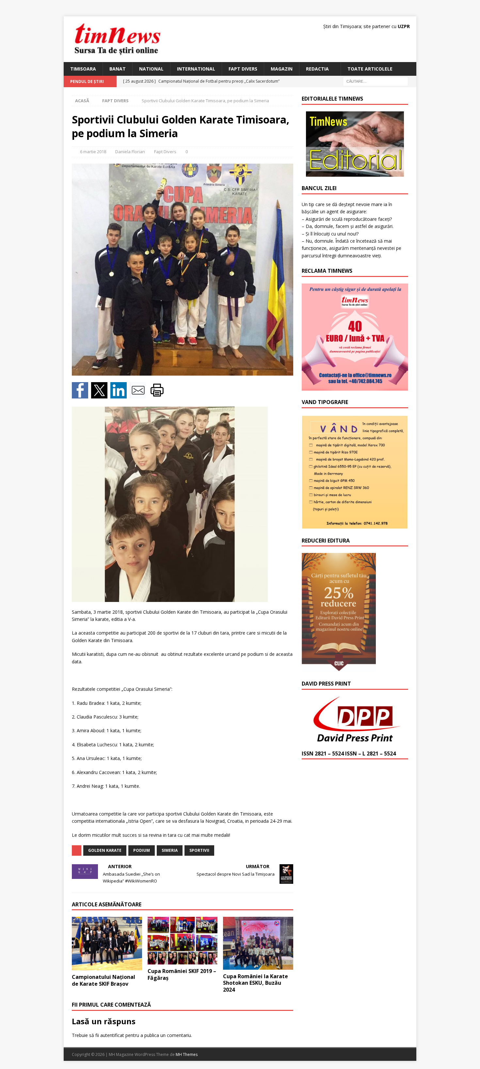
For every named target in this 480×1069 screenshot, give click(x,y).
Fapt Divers (243, 69)
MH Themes (187, 1054)
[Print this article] (158, 394)
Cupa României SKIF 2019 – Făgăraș (182, 974)
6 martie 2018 (93, 151)
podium (141, 850)
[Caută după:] (375, 81)
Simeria (170, 850)
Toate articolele (369, 69)
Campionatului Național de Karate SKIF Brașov (103, 980)
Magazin (282, 69)
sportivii (199, 850)
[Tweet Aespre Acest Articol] (100, 394)
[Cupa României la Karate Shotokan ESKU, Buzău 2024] (258, 943)
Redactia (317, 69)
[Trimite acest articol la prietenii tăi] (139, 394)
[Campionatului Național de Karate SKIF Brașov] (107, 943)
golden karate (104, 850)
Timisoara (83, 69)
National (151, 69)
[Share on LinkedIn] (120, 394)
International (196, 69)
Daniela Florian (130, 151)
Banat (117, 69)
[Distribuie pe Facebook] (81, 394)
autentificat (112, 1035)
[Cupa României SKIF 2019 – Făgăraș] (183, 940)
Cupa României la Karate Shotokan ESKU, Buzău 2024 (255, 983)
